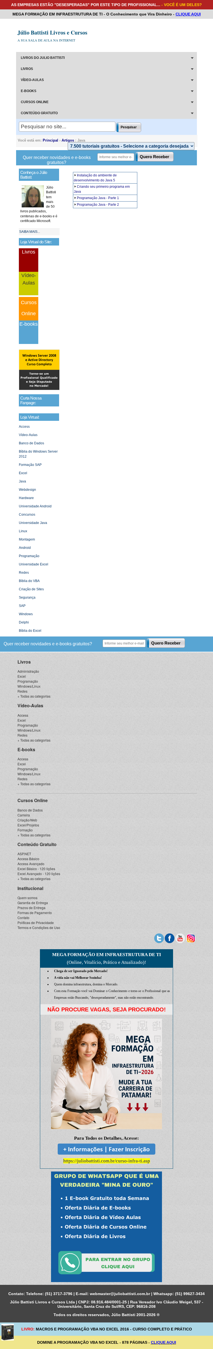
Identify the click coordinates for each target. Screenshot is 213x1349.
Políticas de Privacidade (35, 922)
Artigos (68, 140)
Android (25, 548)
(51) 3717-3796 (58, 1293)
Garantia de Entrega (32, 902)
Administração (28, 671)
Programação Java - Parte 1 (98, 198)
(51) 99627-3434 (190, 1293)
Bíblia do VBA (29, 581)
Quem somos (27, 897)
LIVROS (27, 69)
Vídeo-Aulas (28, 435)
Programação (29, 556)
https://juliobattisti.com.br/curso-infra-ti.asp (106, 1160)
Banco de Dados (31, 443)
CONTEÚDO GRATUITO (39, 113)
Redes (24, 573)
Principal (50, 140)
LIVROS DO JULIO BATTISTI (43, 58)
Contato (23, 917)
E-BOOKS (28, 91)
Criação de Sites (31, 589)
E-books (28, 324)
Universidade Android (35, 506)
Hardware (26, 498)
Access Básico (28, 858)
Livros (28, 252)
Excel (23, 473)
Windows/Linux (28, 686)
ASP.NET (24, 853)
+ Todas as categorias (33, 696)
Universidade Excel (33, 564)
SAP (22, 606)
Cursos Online (32, 800)
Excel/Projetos (28, 825)
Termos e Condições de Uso (38, 927)
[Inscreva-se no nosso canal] (180, 937)
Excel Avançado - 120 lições (38, 873)
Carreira (23, 815)
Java (22, 481)
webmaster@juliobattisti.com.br (120, 1293)
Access (24, 427)
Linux (23, 531)
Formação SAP (30, 465)
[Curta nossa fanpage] (169, 937)
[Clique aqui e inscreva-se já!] (39, 389)
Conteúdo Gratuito (37, 844)
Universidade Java (33, 523)
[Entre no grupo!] (106, 1226)
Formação (25, 830)
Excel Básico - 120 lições (36, 868)
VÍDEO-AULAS (32, 80)
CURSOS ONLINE (35, 102)
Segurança (27, 597)
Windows (26, 614)
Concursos (27, 514)
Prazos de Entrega (31, 907)
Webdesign (27, 490)
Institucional (30, 888)
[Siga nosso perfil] (159, 937)
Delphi (24, 622)
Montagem (27, 539)
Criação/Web (27, 820)
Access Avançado (30, 863)
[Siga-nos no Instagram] (191, 937)
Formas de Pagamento (34, 912)
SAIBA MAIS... (29, 232)
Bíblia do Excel (30, 631)
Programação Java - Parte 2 (98, 205)
